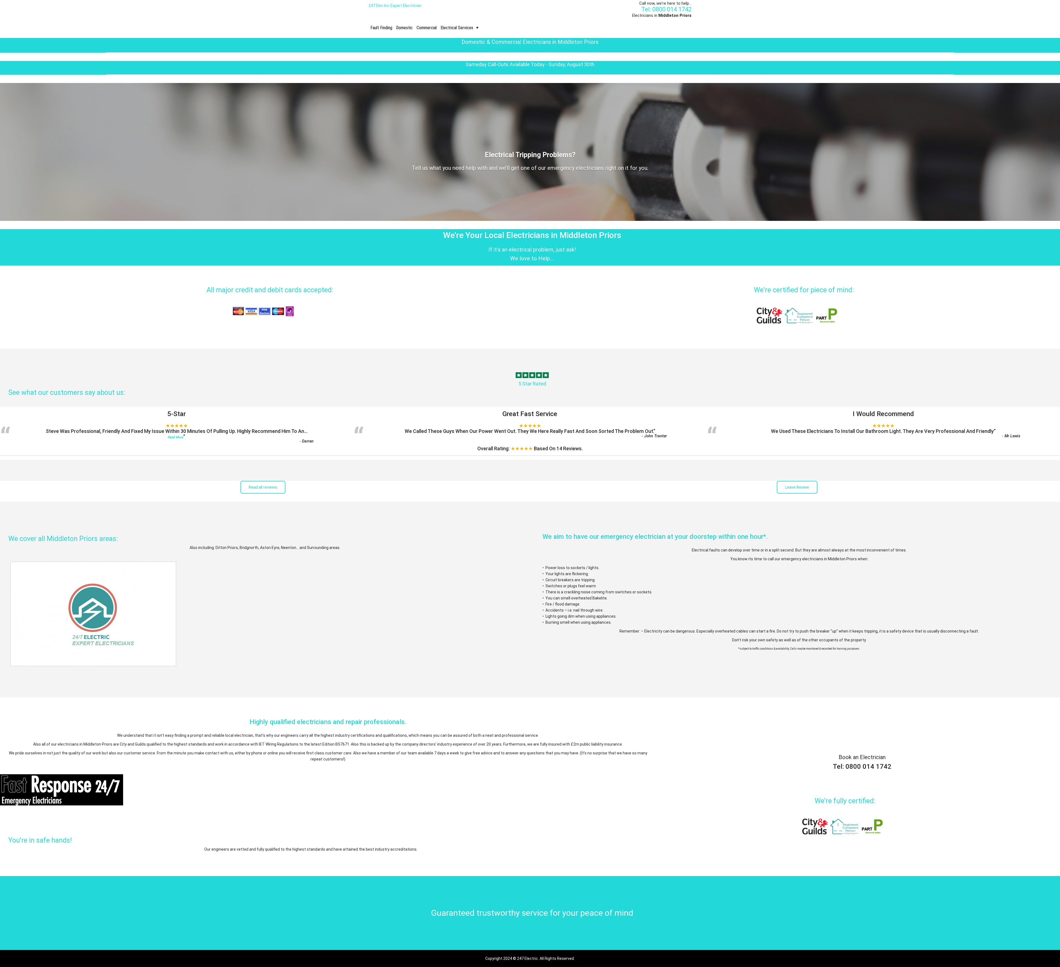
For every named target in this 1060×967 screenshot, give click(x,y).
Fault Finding (381, 27)
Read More (175, 437)
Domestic (404, 27)
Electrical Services (457, 27)
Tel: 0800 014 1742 (666, 9)
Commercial (427, 27)
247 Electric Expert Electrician (395, 5)
